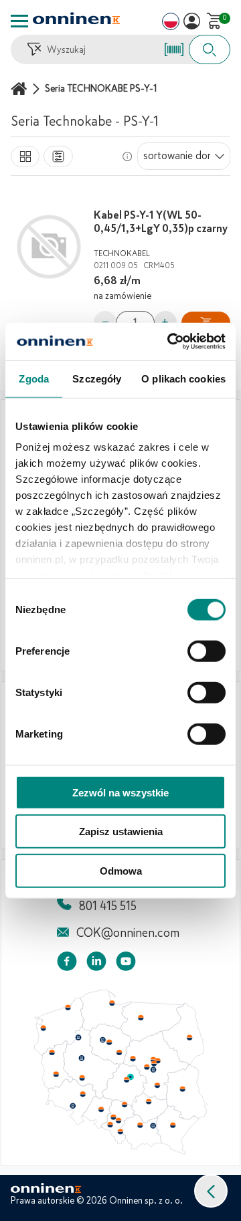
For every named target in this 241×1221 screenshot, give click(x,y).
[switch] (206, 650)
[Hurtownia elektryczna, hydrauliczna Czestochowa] (124, 1104)
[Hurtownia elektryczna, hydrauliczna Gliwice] (113, 1116)
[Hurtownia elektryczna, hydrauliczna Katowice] (119, 1120)
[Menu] (19, 21)
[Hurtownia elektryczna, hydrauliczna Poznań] (81, 1057)
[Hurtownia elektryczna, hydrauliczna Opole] (101, 1109)
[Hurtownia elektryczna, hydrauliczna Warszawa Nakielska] (153, 1059)
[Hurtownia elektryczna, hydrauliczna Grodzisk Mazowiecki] (147, 1067)
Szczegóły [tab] (96, 378)
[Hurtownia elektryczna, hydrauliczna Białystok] (189, 1037)
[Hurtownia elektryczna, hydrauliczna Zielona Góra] (55, 1074)
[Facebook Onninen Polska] (67, 964)
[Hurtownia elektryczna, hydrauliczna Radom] (156, 1085)
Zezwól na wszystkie (120, 792)
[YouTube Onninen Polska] (126, 964)
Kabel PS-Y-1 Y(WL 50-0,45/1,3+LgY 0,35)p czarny (161, 222)
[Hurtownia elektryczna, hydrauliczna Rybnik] (111, 1124)
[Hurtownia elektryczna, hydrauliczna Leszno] (82, 1078)
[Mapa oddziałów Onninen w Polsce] (120, 1151)
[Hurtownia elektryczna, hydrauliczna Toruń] (109, 1042)
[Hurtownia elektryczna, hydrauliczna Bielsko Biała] (119, 1131)
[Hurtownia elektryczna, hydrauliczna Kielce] (148, 1101)
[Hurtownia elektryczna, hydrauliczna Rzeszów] (172, 1124)
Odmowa (121, 870)
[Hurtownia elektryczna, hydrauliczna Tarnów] (153, 1126)
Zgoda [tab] (34, 378)
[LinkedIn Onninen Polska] (96, 964)
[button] (211, 1191)
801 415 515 (108, 906)
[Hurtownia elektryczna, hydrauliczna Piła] (78, 1037)
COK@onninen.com (127, 932)
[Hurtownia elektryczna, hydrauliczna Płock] (133, 1059)
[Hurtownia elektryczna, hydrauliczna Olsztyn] (140, 1017)
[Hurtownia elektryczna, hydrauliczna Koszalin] (68, 1007)
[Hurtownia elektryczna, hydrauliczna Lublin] (182, 1088)
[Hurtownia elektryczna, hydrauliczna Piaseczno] (153, 1070)
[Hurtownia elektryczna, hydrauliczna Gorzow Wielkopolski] (51, 1052)
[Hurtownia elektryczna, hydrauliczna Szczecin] (42, 1028)
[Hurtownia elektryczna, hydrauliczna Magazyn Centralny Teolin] (130, 1077)
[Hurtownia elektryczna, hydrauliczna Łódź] (126, 1080)
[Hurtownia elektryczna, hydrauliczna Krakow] (140, 1124)
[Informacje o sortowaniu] (127, 156)
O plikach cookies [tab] (183, 378)
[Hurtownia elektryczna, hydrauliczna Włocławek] (119, 1052)
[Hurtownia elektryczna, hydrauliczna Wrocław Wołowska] (82, 1094)
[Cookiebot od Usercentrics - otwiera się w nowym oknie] (170, 341)
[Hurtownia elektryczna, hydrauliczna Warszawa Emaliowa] (154, 1063)
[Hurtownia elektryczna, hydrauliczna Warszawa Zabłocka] (158, 1060)
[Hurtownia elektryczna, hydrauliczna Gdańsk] (112, 1003)
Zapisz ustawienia (121, 831)
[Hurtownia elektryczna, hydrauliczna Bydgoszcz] (102, 1039)
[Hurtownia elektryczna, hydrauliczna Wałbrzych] (72, 1106)
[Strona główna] (21, 88)
